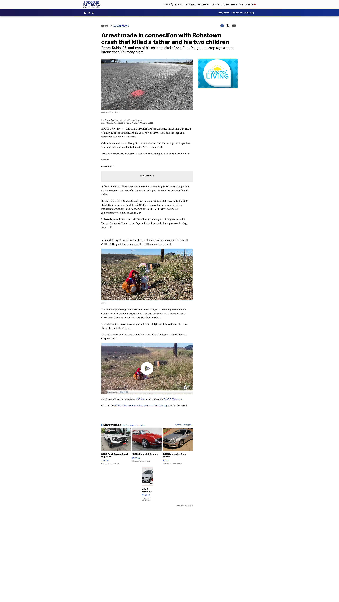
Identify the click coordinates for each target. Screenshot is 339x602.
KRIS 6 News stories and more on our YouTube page (142, 405)
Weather (203, 4)
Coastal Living (223, 12)
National (190, 4)
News (105, 26)
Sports (215, 4)
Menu (167, 4)
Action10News (93, 13)
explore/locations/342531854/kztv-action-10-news (89, 13)
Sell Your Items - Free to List (133, 425)
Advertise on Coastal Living (242, 12)
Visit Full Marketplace (184, 425)
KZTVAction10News (86, 13)
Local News (121, 26)
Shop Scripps (229, 4)
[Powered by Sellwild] (189, 506)
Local (179, 4)
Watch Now (246, 4)
